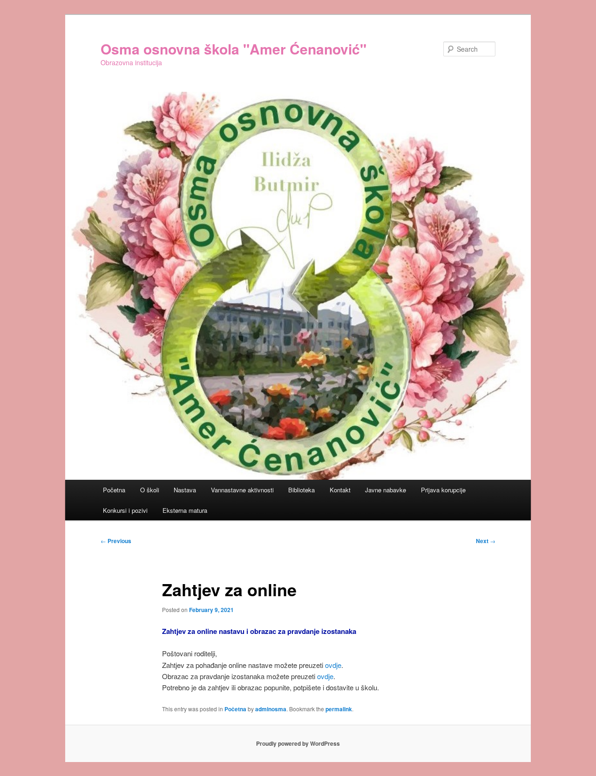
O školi (149, 489)
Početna (114, 489)
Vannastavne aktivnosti (242, 489)
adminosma (270, 709)
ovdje (333, 665)
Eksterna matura (185, 510)
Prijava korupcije (443, 489)
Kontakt (340, 489)
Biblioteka (301, 489)
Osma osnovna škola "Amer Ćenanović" (233, 49)
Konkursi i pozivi (125, 510)
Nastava (185, 489)
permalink (338, 709)
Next (485, 541)
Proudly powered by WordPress (298, 743)
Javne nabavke (385, 489)
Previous (116, 541)
